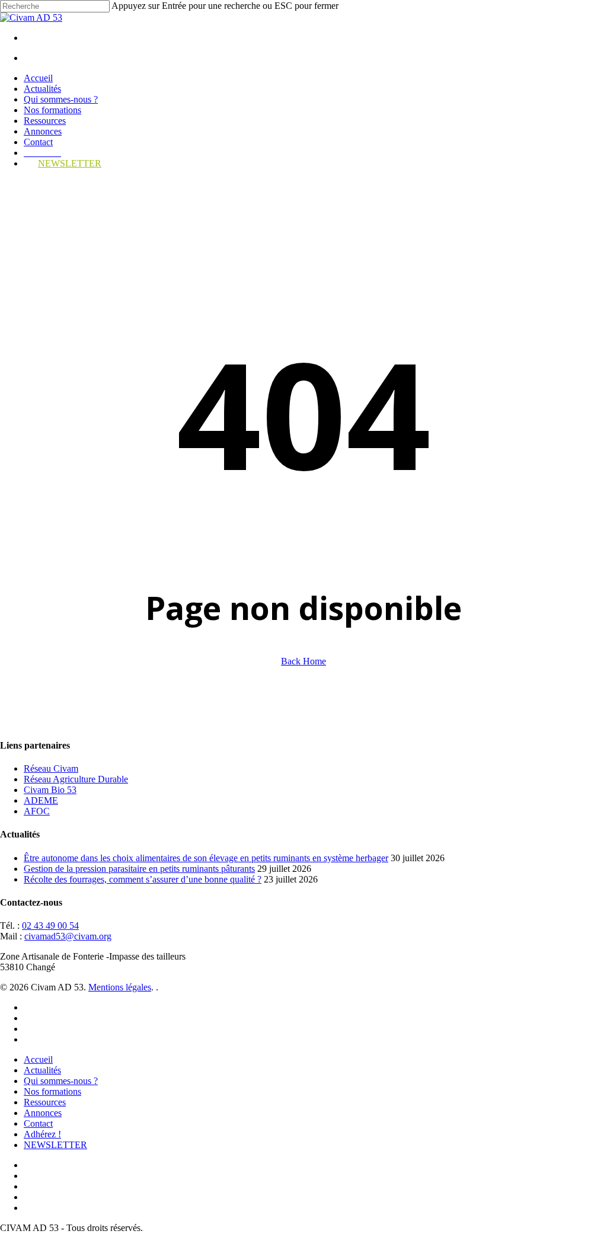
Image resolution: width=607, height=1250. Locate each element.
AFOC (37, 811)
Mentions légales (119, 987)
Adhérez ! (42, 1134)
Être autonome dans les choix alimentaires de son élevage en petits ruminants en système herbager (206, 858)
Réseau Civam (51, 768)
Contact (38, 1123)
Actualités (42, 1070)
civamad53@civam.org (67, 936)
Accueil (38, 1059)
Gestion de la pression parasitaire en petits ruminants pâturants (139, 869)
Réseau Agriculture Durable (76, 779)
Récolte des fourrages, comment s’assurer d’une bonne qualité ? (142, 879)
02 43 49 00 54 (50, 925)
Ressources (45, 1102)
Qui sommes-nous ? (61, 1081)
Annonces (43, 1113)
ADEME (41, 800)
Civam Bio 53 (50, 790)
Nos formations (52, 1091)
